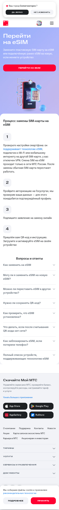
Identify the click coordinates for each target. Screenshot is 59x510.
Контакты (39, 428)
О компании (9, 428)
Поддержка (24, 428)
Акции (6, 433)
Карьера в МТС (10, 438)
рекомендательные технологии (20, 493)
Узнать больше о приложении (18, 397)
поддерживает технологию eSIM (22, 149)
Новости (51, 428)
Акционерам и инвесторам (35, 438)
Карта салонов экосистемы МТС (29, 433)
